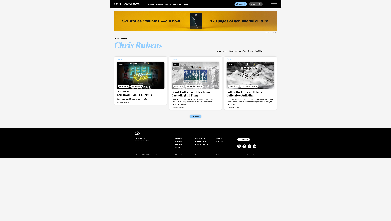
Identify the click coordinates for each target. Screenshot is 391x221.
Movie (121, 64)
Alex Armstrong (137, 86)
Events (168, 4)
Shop (241, 4)
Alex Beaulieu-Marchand (194, 86)
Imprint (197, 155)
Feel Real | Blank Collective (134, 95)
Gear (175, 4)
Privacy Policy (179, 155)
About (219, 139)
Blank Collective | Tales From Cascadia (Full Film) (191, 93)
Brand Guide (201, 142)
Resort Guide (201, 144)
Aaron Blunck (123, 86)
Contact (220, 142)
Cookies (220, 155)
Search (254, 4)
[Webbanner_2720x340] (195, 21)
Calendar (183, 4)
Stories (159, 4)
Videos (151, 4)
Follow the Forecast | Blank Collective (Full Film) (244, 93)
